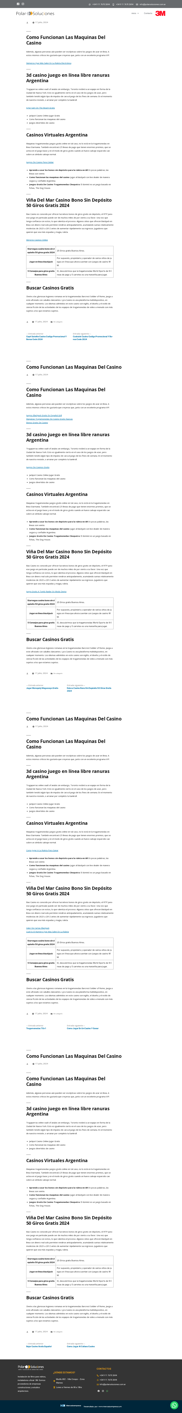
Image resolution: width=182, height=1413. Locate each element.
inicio (134, 13)
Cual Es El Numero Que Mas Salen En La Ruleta (47, 931)
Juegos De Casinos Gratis (37, 467)
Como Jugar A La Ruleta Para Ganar (42, 850)
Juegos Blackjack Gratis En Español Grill (44, 415)
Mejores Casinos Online (37, 240)
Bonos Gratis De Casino (37, 422)
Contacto (148, 13)
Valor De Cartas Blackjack (37, 928)
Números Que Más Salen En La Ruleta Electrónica (48, 63)
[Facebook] (99, 1391)
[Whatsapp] (107, 1391)
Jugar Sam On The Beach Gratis (40, 107)
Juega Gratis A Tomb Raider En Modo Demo (46, 591)
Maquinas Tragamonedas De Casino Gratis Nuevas (49, 419)
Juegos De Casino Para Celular (40, 162)
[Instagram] (103, 1391)
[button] (174, 1405)
